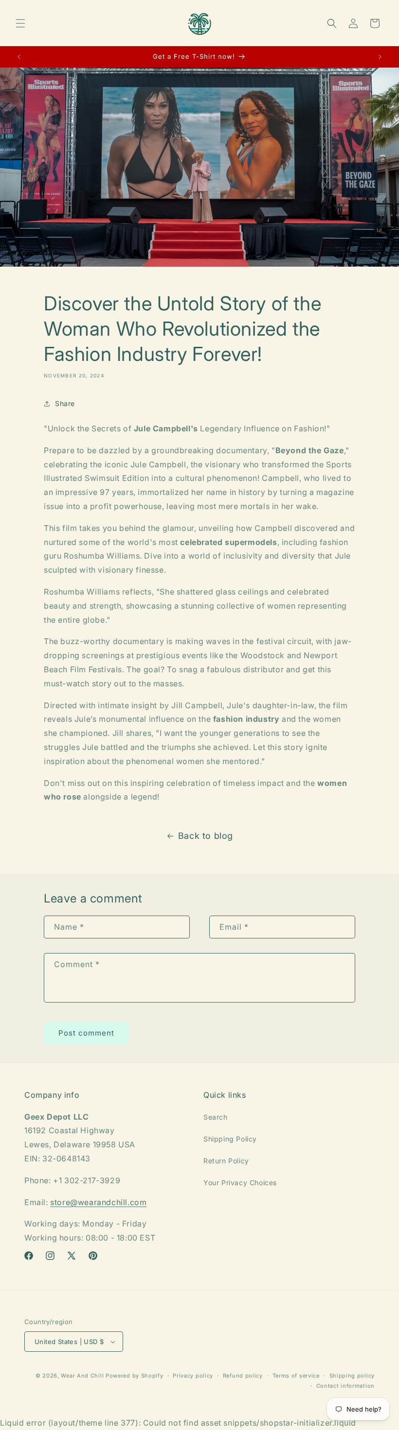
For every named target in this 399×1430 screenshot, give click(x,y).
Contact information (345, 1385)
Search (215, 1117)
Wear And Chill (82, 1375)
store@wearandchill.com (98, 1202)
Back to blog (205, 836)
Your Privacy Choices (240, 1182)
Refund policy (243, 1375)
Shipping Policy (230, 1139)
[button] (20, 23)
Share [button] (65, 403)
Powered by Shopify (134, 1375)
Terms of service (296, 1375)
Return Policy (226, 1161)
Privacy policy (193, 1375)
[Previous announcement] (19, 57)
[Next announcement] (380, 57)
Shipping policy (352, 1375)
